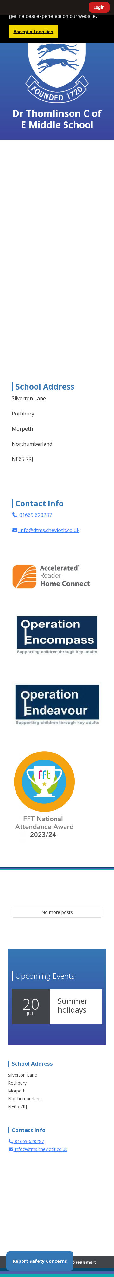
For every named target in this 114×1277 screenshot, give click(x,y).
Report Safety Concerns (40, 1261)
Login (99, 7)
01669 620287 (35, 514)
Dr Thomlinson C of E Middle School (57, 119)
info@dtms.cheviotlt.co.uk (49, 530)
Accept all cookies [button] (33, 31)
